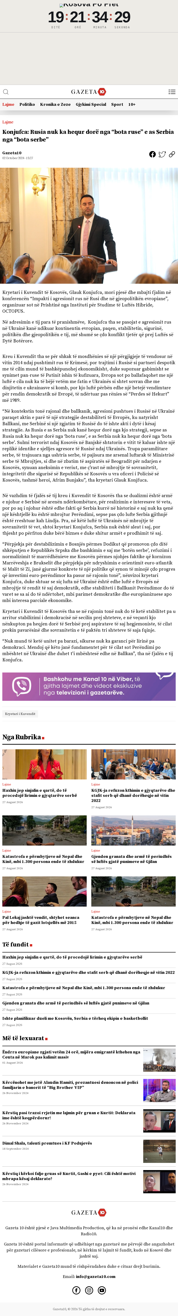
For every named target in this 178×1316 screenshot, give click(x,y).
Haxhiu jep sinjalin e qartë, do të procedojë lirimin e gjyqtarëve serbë (39, 793)
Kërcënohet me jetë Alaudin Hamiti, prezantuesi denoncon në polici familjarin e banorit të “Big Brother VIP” (70, 1085)
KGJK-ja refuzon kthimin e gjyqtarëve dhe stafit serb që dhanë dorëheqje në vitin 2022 (133, 795)
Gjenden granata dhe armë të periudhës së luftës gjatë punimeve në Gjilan (131, 859)
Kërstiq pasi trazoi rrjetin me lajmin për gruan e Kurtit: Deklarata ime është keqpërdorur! (68, 1115)
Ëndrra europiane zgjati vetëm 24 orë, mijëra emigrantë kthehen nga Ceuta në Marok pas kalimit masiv (71, 1054)
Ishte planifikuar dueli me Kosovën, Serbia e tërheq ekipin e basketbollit (75, 1018)
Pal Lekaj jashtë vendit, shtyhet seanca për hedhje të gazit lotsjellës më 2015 (40, 920)
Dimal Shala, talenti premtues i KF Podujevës (47, 1143)
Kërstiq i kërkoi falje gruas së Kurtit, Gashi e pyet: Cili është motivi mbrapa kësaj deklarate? (69, 1176)
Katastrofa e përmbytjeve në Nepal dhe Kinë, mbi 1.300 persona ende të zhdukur (43, 859)
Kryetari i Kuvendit (20, 714)
